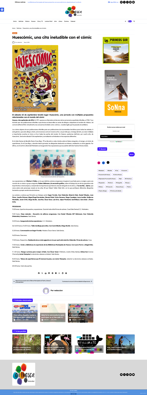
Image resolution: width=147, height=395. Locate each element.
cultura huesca (118, 174)
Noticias (21, 21)
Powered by (112, 141)
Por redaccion (18, 42)
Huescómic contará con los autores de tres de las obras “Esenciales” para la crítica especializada (55, 350)
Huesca (128, 182)
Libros (60, 21)
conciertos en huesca (104, 174)
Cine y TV (40, 21)
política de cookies (106, 392)
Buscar (103, 149)
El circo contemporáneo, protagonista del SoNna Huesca (22, 349)
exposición (102, 182)
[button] (2, 10)
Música (27, 21)
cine (117, 170)
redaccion (58, 290)
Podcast (73, 21)
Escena (33, 21)
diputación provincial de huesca (107, 178)
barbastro (101, 170)
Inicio (15, 21)
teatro (129, 187)
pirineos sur (110, 187)
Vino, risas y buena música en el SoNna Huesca (116, 348)
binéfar (110, 170)
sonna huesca (120, 187)
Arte (55, 21)
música (101, 187)
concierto (124, 170)
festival (111, 182)
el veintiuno (129, 178)
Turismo (66, 21)
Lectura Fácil (48, 21)
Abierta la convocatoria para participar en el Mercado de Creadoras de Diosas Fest (52, 317)
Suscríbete (104, 136)
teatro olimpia (103, 191)
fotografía (119, 182)
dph (121, 178)
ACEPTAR (73, 393)
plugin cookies (143, 393)
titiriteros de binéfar (116, 191)
